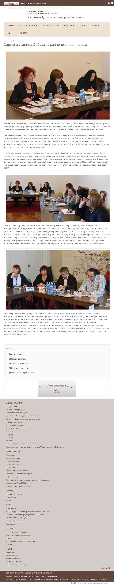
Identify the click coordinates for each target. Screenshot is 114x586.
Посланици (10, 467)
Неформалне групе (13, 477)
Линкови (9, 437)
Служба (94, 25)
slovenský (40, 8)
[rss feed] (106, 568)
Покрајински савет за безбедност (19, 474)
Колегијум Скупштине (14, 458)
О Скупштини (11, 406)
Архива (9, 500)
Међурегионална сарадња (16, 413)
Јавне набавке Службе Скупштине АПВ (21, 541)
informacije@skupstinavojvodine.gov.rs (92, 579)
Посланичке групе (13, 464)
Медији (10, 33)
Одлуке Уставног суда (14, 521)
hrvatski (49, 8)
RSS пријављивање (20, 368)
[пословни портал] (109, 3)
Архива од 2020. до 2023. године (18, 486)
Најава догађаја (18, 358)
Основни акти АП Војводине (17, 518)
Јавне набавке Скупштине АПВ (18, 425)
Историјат (10, 431)
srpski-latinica (23, 8)
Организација (49, 25)
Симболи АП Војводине (15, 409)
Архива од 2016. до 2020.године (18, 483)
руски (68, 8)
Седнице (67, 25)
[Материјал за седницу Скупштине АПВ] (57, 388)
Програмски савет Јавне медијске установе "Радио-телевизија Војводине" (35, 447)
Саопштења (16, 354)
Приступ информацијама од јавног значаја (23, 419)
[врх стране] (109, 568)
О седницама (11, 497)
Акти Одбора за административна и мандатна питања (27, 511)
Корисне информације (15, 428)
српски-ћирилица (9, 8)
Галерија (9, 434)
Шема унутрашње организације (18, 535)
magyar (32, 8)
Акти (81, 25)
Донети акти (11, 508)
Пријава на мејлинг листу (22, 372)
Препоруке (10, 524)
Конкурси (10, 441)
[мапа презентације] (103, 568)
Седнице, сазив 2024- (14, 494)
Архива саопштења (20, 363)
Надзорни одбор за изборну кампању (21, 444)
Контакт (24, 33)
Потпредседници (12, 461)
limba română (58, 8)
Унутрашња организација (16, 532)
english (74, 8)
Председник (10, 455)
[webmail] (112, 3)
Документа (10, 538)
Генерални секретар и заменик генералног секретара (27, 480)
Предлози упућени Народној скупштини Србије (25, 514)
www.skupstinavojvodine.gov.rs (58, 579)
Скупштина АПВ (27, 25)
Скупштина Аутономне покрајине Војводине (55, 14)
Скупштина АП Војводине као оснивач (21, 416)
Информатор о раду (14, 422)
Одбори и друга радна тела (17, 470)
